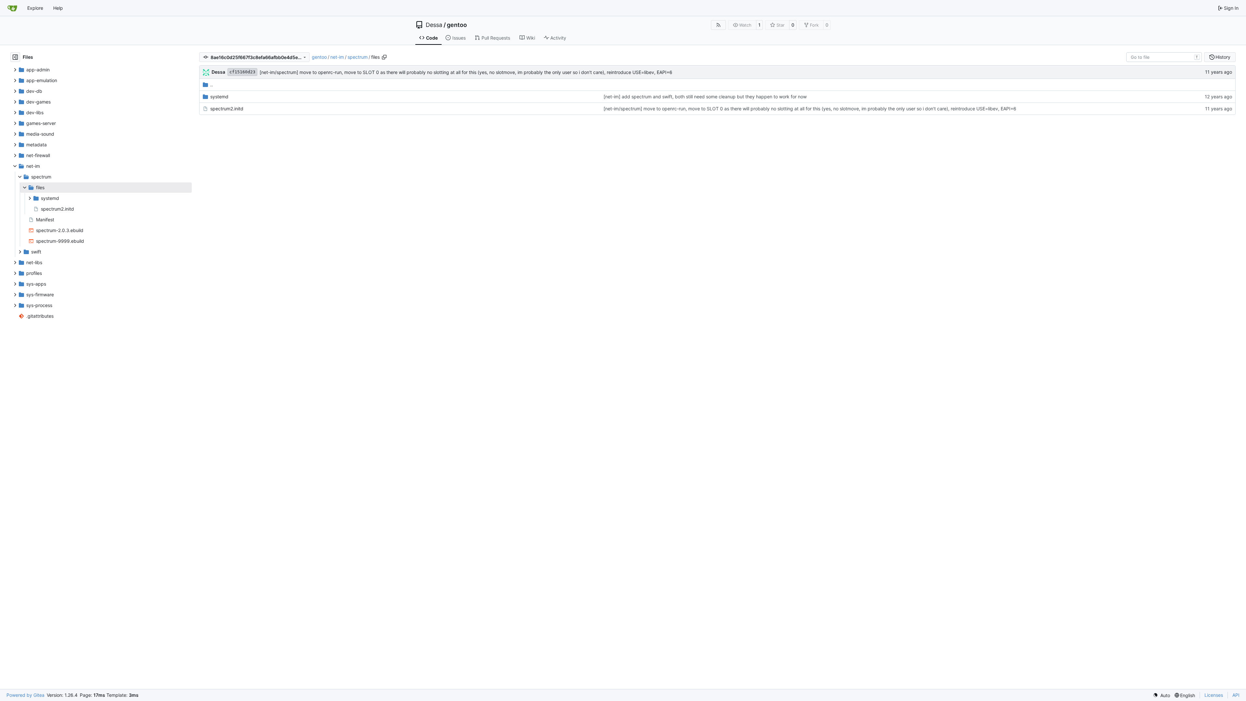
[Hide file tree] (15, 57)
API (1236, 695)
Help (58, 8)
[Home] (12, 8)
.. (211, 84)
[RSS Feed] (718, 25)
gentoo (457, 25)
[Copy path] (384, 57)
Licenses (1213, 695)
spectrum (358, 57)
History (1222, 57)
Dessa (434, 25)
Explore (35, 8)
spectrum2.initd (226, 108)
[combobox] (1164, 57)
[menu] (1161, 695)
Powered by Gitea (25, 695)
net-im (337, 57)
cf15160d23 (242, 71)
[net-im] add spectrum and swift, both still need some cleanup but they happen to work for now (705, 96)
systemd (219, 96)
